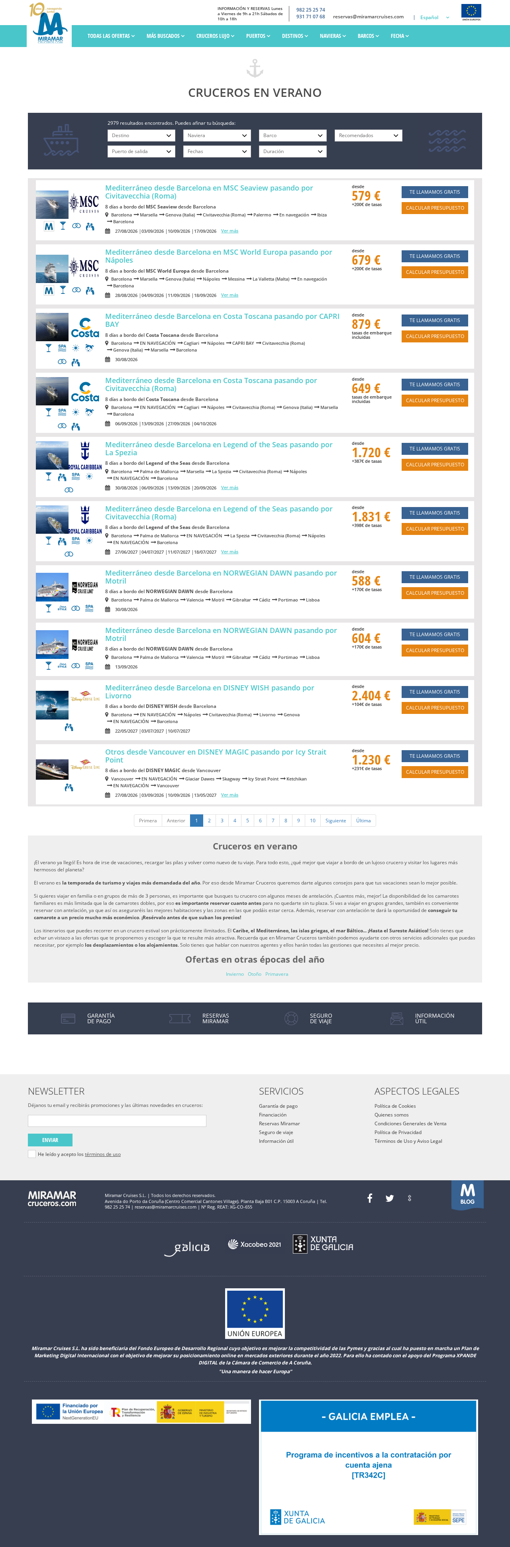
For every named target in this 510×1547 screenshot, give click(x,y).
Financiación (272, 1114)
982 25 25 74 (310, 10)
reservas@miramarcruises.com (368, 16)
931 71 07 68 (310, 16)
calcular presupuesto (435, 207)
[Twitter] (390, 1198)
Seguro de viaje (276, 1132)
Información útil (276, 1141)
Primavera (276, 974)
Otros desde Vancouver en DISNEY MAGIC (215, 756)
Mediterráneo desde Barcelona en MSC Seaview (209, 192)
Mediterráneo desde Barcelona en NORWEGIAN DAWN (221, 577)
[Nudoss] (410, 1198)
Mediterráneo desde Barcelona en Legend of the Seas (219, 448)
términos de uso (103, 1154)
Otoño (254, 974)
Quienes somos (392, 1114)
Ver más (229, 231)
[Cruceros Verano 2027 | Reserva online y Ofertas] (51, 23)
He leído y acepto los (79, 1154)
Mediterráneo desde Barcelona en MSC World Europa (218, 256)
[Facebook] (370, 1198)
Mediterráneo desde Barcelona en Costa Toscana (222, 320)
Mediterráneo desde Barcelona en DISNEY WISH (209, 691)
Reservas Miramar (279, 1123)
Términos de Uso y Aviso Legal (408, 1141)
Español (429, 17)
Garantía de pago (278, 1106)
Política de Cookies (395, 1106)
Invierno (235, 974)
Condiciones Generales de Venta (411, 1123)
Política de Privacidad (398, 1132)
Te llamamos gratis (435, 192)
